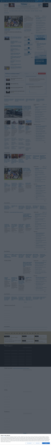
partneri (4, 436)
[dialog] (25, 439)
